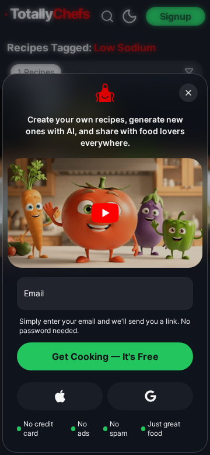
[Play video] (105, 213)
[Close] (188, 92)
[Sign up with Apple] (60, 396)
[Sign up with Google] (150, 396)
